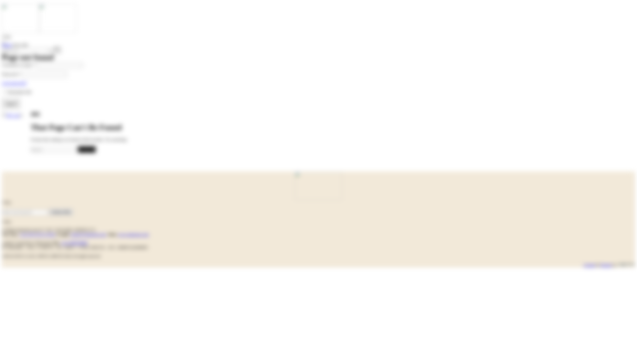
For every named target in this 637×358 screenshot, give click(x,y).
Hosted (606, 265)
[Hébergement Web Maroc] (626, 265)
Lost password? (14, 83)
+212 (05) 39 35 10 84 (37, 234)
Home (7, 45)
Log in (11, 103)
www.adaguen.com (133, 234)
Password (11, 74)
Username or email (19, 65)
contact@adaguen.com (88, 234)
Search (87, 149)
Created (589, 265)
